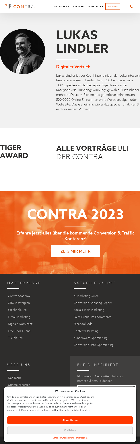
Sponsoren (61, 6)
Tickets (113, 6)
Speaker (78, 6)
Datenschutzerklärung (63, 437)
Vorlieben (70, 430)
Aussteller (95, 6)
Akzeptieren (70, 420)
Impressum (82, 437)
